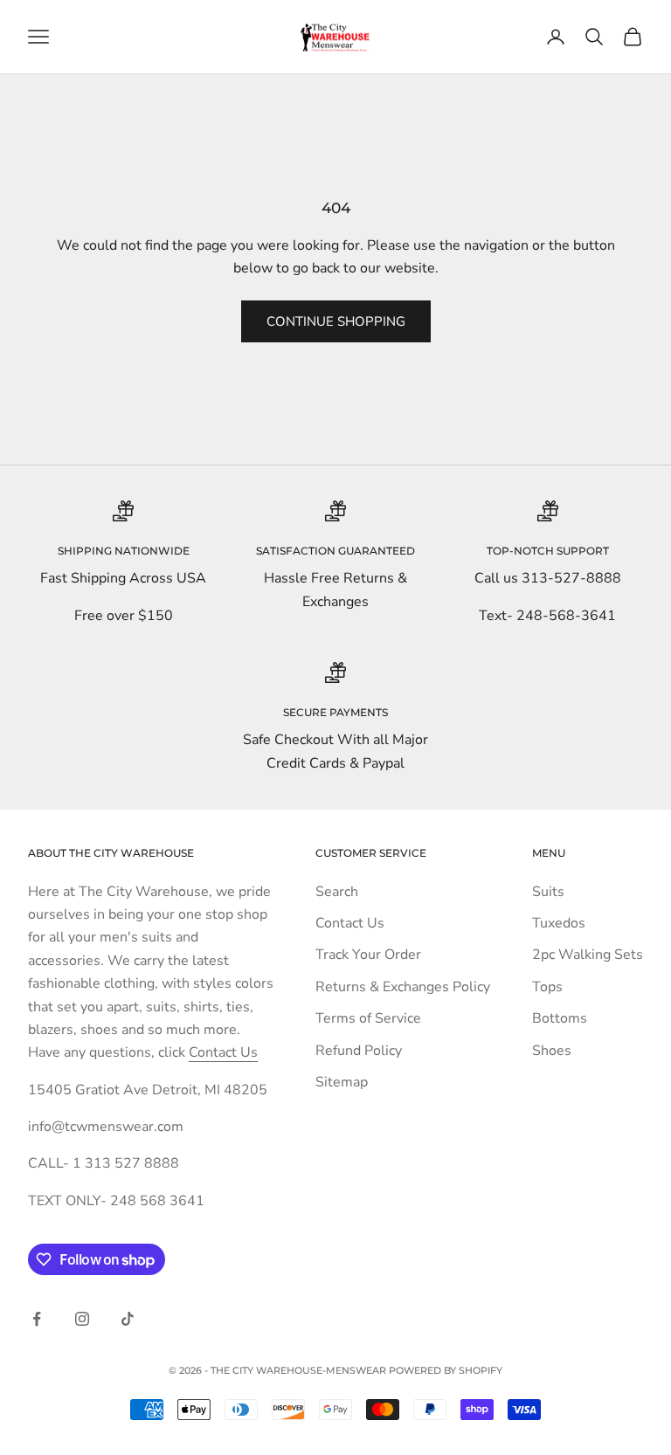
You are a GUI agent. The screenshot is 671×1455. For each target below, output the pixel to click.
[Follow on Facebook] (36, 1318)
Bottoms (559, 1018)
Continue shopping (335, 321)
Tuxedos (558, 923)
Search (336, 891)
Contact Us (223, 1052)
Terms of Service (368, 1018)
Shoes (551, 1050)
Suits (548, 891)
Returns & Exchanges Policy (402, 986)
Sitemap (341, 1082)
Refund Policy (358, 1050)
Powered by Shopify (445, 1370)
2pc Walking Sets (587, 954)
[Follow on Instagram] (82, 1318)
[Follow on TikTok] (127, 1318)
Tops (547, 986)
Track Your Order (368, 954)
